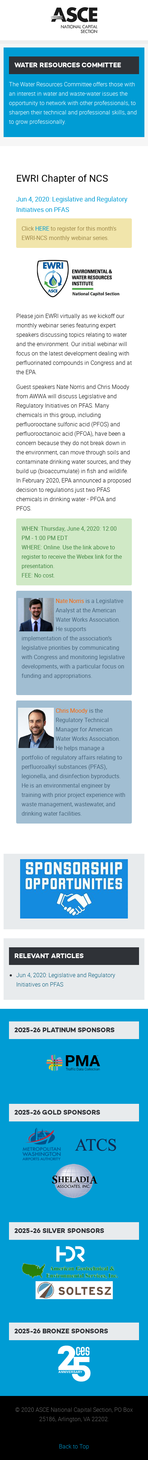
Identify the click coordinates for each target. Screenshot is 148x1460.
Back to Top (74, 1446)
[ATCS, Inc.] (95, 1144)
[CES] (74, 1363)
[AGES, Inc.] (71, 1271)
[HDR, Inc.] (70, 1254)
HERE (42, 228)
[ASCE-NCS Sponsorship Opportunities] (74, 888)
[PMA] (74, 1062)
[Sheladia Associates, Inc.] (74, 1180)
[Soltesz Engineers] (74, 1289)
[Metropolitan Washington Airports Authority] (41, 1144)
